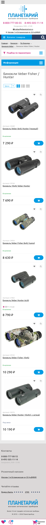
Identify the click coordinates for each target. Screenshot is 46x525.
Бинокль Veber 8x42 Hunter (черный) (20, 128)
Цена (7, 86)
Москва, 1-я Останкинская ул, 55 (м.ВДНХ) (24, 32)
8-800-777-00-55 (12, 22)
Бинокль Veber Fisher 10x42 (16, 357)
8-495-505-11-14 (34, 22)
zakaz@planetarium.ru (24, 29)
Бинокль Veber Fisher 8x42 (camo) (19, 243)
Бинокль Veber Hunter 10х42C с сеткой (21, 414)
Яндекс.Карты (7, 492)
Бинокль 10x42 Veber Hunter (16, 185)
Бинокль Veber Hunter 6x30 (16, 300)
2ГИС (27, 492)
